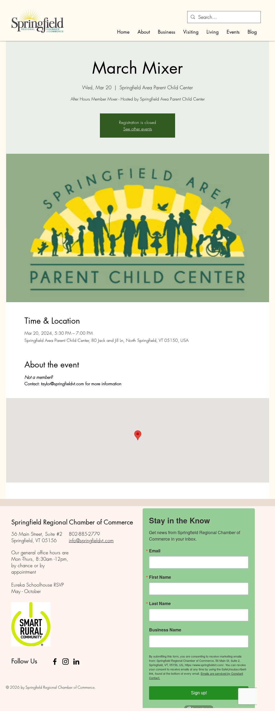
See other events (137, 129)
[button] (143, 31)
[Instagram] (65, 661)
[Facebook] (54, 661)
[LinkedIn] (76, 661)
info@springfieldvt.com (91, 540)
